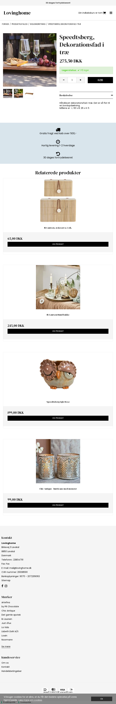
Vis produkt (58, 244)
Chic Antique (8, 610)
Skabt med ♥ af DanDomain (58, 691)
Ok (101, 699)
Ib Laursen (7, 619)
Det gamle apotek (11, 614)
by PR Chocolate (10, 606)
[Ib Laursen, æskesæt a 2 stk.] (58, 200)
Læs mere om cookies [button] (30, 700)
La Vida (5, 627)
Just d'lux (6, 623)
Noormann (7, 639)
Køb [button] (100, 80)
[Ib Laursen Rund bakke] (58, 287)
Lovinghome (17, 13)
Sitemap (6, 580)
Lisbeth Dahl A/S (10, 631)
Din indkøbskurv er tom (91, 12)
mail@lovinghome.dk (20, 568)
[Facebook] (2, 586)
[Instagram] (6, 586)
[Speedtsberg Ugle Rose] (58, 374)
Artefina (6, 602)
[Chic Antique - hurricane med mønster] (58, 461)
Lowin (4, 635)
